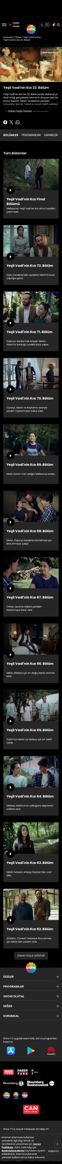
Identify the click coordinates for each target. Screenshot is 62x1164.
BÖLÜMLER (10, 135)
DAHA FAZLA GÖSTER (31, 956)
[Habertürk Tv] (22, 1072)
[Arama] (58, 24)
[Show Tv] (31, 29)
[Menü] (4, 24)
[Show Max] (25, 1095)
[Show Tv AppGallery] (51, 1051)
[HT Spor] (34, 1072)
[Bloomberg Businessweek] (40, 1083)
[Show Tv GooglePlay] (30, 1051)
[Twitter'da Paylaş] (11, 122)
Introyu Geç (50, 52)
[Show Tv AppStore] (10, 1051)
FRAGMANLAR (31, 135)
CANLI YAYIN (16, 24)
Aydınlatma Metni (13, 1150)
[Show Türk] (16, 1095)
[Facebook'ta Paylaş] (5, 122)
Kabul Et (53, 1151)
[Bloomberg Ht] (13, 1083)
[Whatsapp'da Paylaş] (17, 122)
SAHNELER (51, 135)
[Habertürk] (8, 1072)
